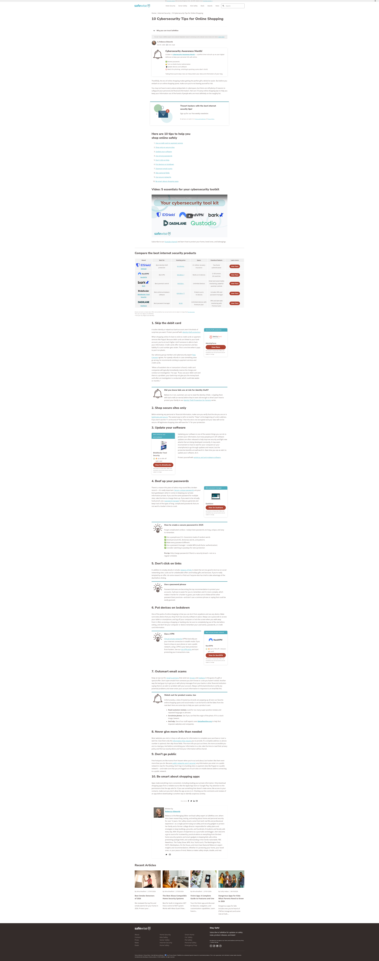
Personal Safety (190, 943)
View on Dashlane (216, 508)
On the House (185, 845)
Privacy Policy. (211, 119)
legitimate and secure (160, 417)
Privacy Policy (240, 940)
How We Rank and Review (157, 955)
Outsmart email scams (164, 169)
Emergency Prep (191, 945)
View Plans (234, 266)
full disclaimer (191, 312)
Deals (202, 6)
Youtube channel (170, 242)
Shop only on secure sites (165, 147)
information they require (182, 741)
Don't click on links (162, 160)
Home (154, 13)
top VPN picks (186, 649)
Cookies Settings (214, 942)
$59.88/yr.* (180, 275)
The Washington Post (212, 842)
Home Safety (164, 945)
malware (202, 678)
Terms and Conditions (200, 119)
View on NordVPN (216, 655)
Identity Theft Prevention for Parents (197, 400)
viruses (192, 678)
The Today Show (180, 842)
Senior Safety (182, 6)
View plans (234, 293)
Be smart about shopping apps (167, 181)
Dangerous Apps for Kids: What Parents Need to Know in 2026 (231, 898)
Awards (209, 6)
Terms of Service (139, 955)
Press (137, 940)
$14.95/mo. (180, 266)
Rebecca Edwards (166, 42)
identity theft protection (191, 332)
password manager (172, 501)
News (217, 6)
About (137, 935)
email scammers (173, 678)
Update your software (164, 152)
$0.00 (180, 303)
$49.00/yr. (180, 283)
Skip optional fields (163, 173)
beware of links (186, 570)
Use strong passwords (164, 156)
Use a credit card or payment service (169, 143)
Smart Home (189, 935)
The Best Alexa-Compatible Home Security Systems (175, 897)
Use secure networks (163, 177)
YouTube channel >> (208, 1)
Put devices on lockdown (165, 164)
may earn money (171, 1)
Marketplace (174, 845)
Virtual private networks (173, 639)
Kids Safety (193, 6)
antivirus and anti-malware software (207, 457)
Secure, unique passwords (184, 490)
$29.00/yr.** (181, 293)
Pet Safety (188, 940)
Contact (138, 937)
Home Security (170, 6)
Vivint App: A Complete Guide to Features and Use (202, 897)
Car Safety (188, 937)
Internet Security (164, 13)
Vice (192, 842)
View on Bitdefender (163, 465)
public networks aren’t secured (183, 763)
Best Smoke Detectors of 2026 (144, 897)
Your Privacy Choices (172, 955)
